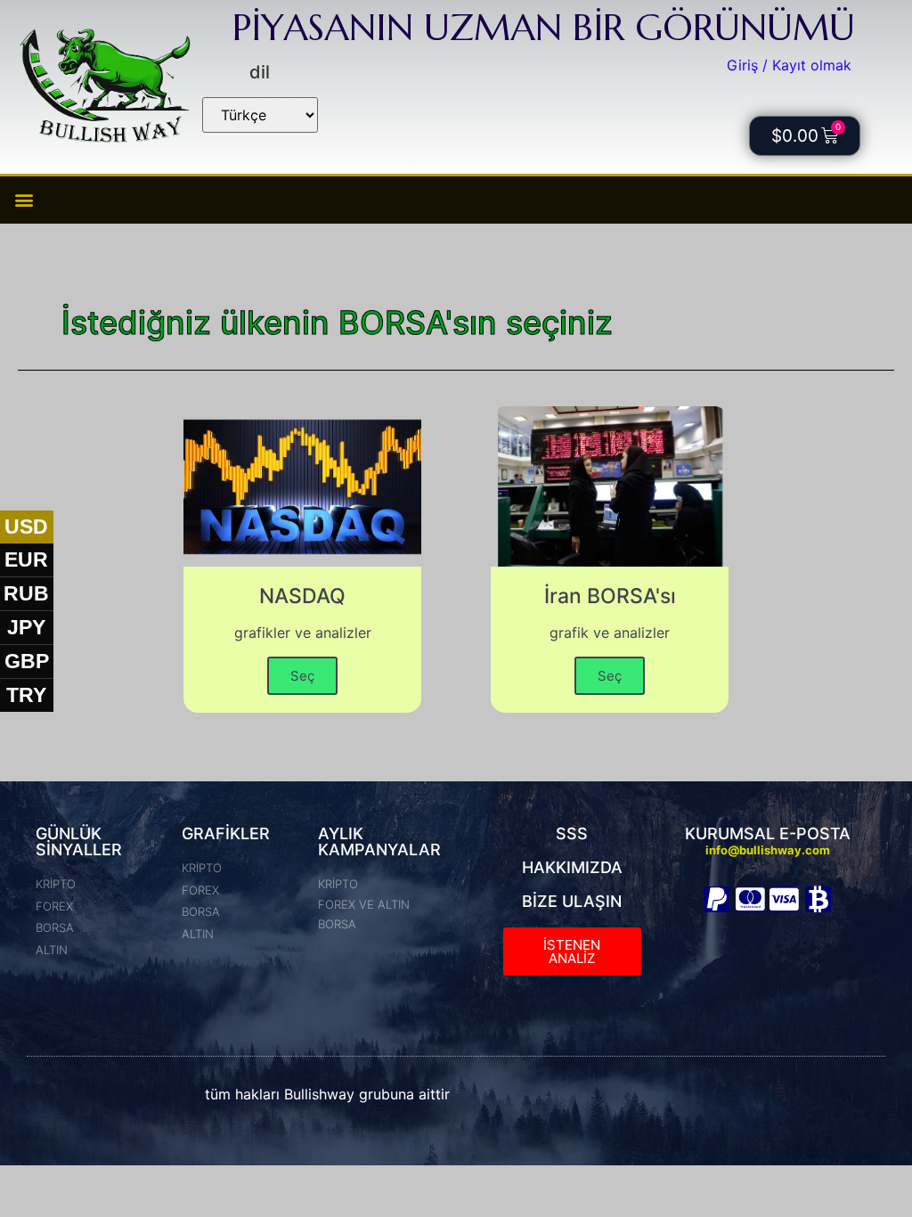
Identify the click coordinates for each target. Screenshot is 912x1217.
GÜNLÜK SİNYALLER (79, 841)
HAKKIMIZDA (572, 867)
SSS (572, 833)
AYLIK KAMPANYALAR (379, 841)
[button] (23, 200)
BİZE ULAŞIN (572, 901)
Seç (302, 675)
